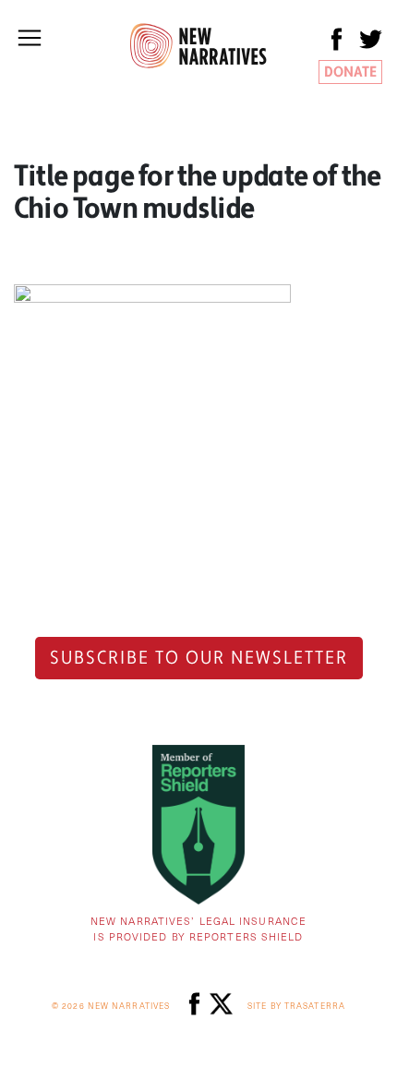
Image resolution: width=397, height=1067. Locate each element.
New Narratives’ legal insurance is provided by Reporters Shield (198, 928)
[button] (29, 38)
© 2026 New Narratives (111, 1006)
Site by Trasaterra (296, 1006)
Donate (350, 72)
